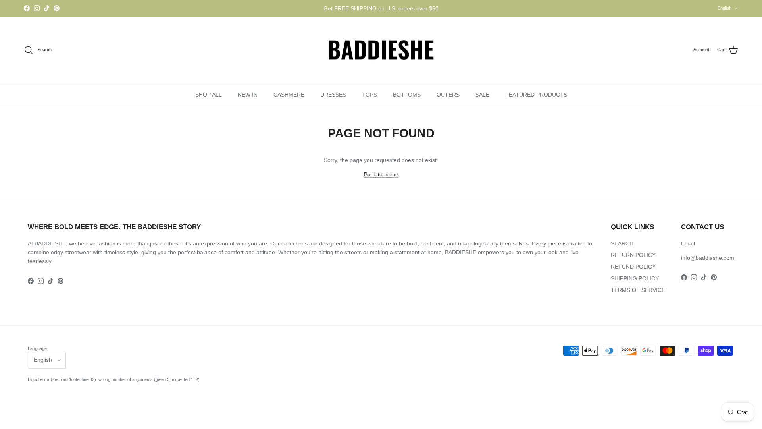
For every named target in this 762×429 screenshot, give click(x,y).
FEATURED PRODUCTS (536, 94)
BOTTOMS (407, 94)
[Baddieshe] (381, 50)
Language (37, 348)
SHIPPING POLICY (635, 278)
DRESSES (333, 94)
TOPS (369, 94)
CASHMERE (288, 94)
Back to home (381, 174)
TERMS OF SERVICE (638, 290)
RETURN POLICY (633, 255)
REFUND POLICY (633, 266)
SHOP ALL (208, 94)
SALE (482, 94)
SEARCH (622, 243)
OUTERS (448, 94)
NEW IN (248, 94)
